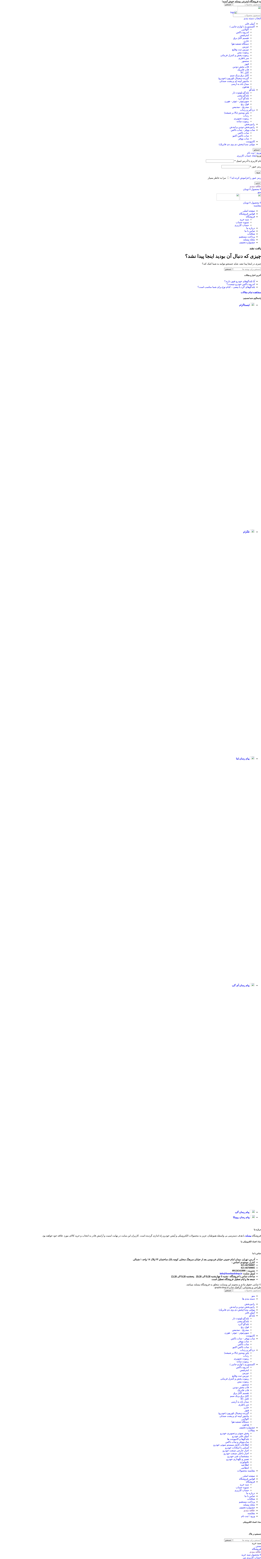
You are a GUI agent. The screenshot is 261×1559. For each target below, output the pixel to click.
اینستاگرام (244, 305)
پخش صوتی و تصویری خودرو (234, 1433)
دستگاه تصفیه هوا (240, 43)
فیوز (247, 64)
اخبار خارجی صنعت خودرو (236, 1450)
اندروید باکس (242, 32)
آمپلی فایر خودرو (240, 1436)
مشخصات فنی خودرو (238, 1456)
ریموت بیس (243, 52)
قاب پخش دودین (241, 66)
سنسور (245, 61)
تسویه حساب (242, 222)
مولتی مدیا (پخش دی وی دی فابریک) (237, 144)
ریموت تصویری (241, 118)
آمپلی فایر (250, 23)
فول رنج (245, 104)
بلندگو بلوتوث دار (240, 92)
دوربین (245, 46)
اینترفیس (244, 35)
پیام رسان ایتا (242, 758)
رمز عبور (255, 166)
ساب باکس (243, 133)
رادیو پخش (250, 124)
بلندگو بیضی (243, 95)
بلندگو (252, 89)
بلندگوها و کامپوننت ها (238, 1439)
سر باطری (243, 58)
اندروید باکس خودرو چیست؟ (241, 284)
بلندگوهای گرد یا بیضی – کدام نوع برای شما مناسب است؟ (226, 287)
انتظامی (245, 1467)
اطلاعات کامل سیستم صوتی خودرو (231, 1444)
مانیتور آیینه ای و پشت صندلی (234, 81)
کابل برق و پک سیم (239, 75)
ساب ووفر (243, 138)
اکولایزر (245, 29)
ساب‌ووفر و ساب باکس (237, 1442)
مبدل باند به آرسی (240, 84)
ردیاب (246, 115)
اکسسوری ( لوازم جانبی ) (242, 26)
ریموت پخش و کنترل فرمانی (234, 55)
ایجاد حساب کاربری (246, 155)
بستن (258, 1546)
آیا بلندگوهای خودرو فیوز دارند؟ (239, 281)
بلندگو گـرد (243, 98)
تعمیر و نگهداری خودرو (237, 1459)
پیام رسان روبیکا (241, 1217)
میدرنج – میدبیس (240, 107)
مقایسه (251, 1513)
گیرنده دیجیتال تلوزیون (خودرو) (233, 78)
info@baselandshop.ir (231, 1273)
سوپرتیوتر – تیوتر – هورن (236, 101)
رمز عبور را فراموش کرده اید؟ (245, 178)
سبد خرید (244, 219)
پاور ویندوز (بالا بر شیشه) (236, 112)
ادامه (258, 183)
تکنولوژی (244, 1462)
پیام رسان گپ (242, 1212)
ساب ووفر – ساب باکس (243, 130)
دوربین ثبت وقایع (240, 49)
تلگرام (246, 532)
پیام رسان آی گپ (240, 985)
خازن (246, 41)
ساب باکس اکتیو (241, 135)
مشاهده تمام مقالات (251, 292)
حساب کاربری (242, 225)
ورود (258, 172)
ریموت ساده (243, 121)
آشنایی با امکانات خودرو (237, 1447)
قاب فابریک (243, 69)
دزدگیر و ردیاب (247, 110)
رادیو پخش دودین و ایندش (242, 127)
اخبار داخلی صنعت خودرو (236, 1453)
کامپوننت (250, 141)
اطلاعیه (245, 1465)
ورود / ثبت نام (248, 1516)
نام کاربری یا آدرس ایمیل (247, 161)
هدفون (245, 87)
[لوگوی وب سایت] (249, 12)
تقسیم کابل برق (241, 38)
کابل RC (245, 72)
